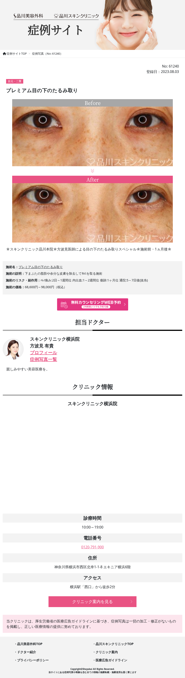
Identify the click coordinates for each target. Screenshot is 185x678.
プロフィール (43, 352)
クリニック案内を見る (92, 601)
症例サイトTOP (16, 53)
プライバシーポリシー (33, 660)
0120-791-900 (92, 547)
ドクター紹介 (26, 652)
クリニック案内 (107, 652)
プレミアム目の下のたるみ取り (40, 267)
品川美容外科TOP (29, 644)
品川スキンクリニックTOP (115, 644)
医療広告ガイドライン (111, 660)
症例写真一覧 (43, 359)
